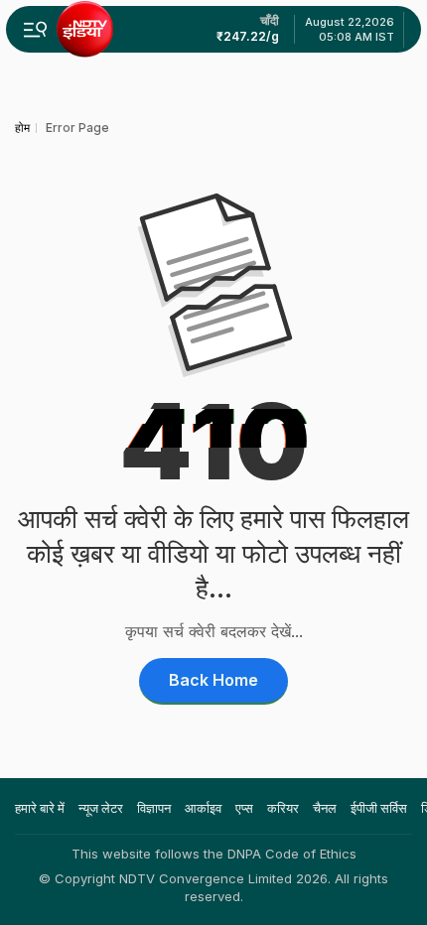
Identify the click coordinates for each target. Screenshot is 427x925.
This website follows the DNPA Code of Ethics (213, 853)
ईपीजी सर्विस (379, 808)
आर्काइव (203, 808)
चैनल (325, 808)
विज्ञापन (154, 808)
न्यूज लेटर (100, 808)
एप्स (244, 808)
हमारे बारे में (40, 808)
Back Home (213, 680)
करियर (283, 808)
